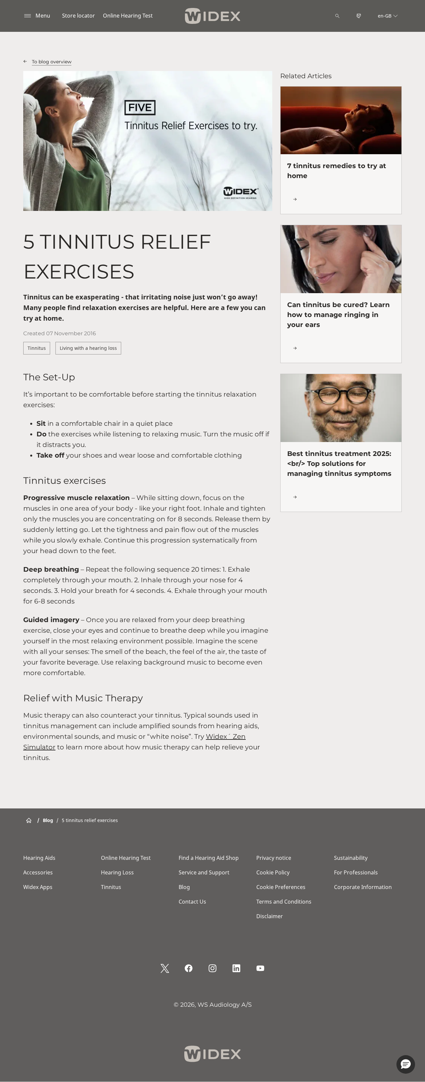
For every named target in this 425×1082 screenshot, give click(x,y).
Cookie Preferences (280, 887)
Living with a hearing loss (88, 348)
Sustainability (351, 857)
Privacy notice (273, 857)
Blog (184, 887)
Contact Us (192, 901)
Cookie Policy (273, 872)
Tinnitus (37, 348)
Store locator (78, 15)
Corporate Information (363, 887)
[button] (405, 1064)
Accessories (38, 872)
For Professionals (356, 872)
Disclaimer (269, 916)
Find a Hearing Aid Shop (209, 857)
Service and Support (204, 872)
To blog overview (51, 62)
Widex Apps (37, 887)
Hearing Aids (39, 857)
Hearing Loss (117, 872)
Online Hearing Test (128, 15)
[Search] (337, 16)
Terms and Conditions (283, 901)
